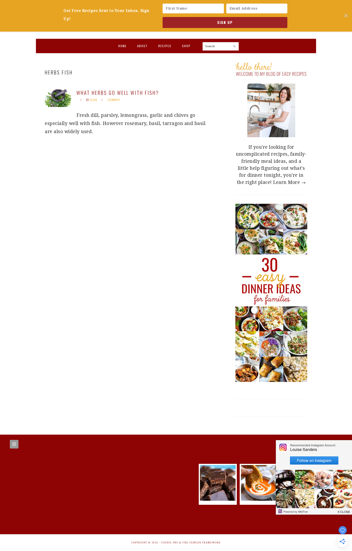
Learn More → (289, 182)
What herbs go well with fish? (117, 92)
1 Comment (113, 100)
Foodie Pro (169, 542)
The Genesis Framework (201, 542)
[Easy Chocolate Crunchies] (218, 499)
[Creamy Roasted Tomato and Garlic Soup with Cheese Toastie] (259, 499)
